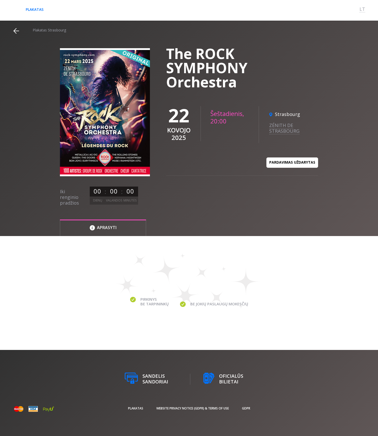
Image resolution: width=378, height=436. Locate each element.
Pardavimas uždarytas (292, 162)
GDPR (246, 408)
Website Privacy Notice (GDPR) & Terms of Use (192, 408)
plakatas (34, 9)
